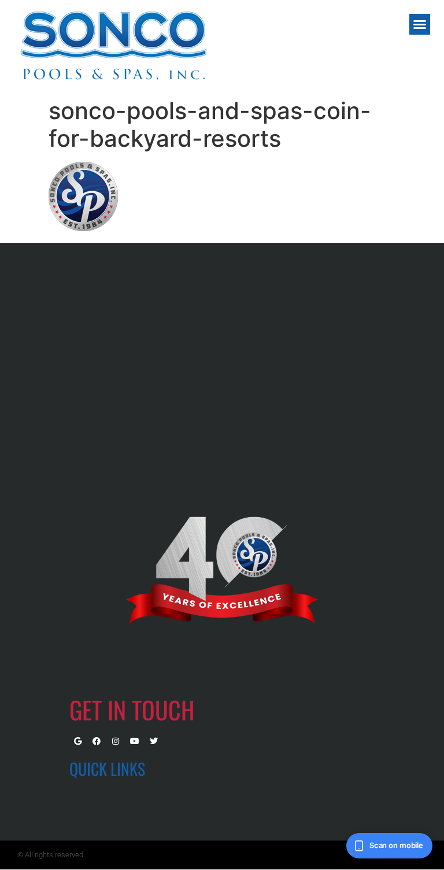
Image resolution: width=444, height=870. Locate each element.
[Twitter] (154, 741)
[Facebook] (96, 741)
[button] (419, 24)
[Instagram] (116, 741)
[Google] (77, 741)
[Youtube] (135, 741)
